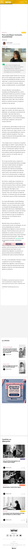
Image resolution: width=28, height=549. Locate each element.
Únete (14, 541)
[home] (8, 2)
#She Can (24, 32)
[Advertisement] (14, 323)
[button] (2, 2)
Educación (4, 32)
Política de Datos (14, 543)
